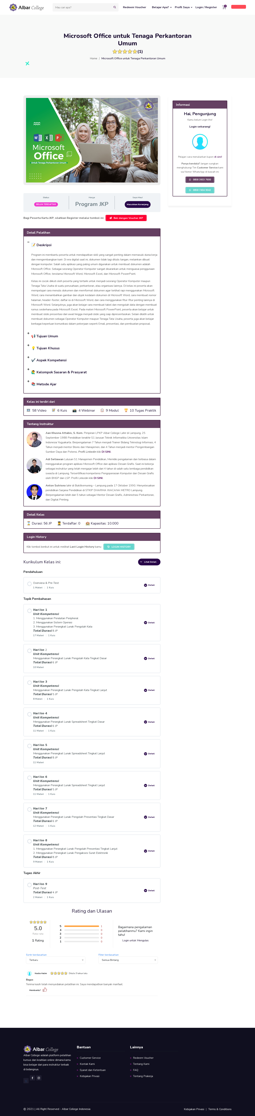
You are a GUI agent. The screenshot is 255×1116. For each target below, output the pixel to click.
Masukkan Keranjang (137, 204)
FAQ (135, 1070)
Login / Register (206, 7)
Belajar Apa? (160, 7)
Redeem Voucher (134, 7)
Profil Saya (182, 7)
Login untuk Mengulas (135, 940)
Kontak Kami (87, 1064)
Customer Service (90, 1058)
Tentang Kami (141, 1064)
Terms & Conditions (220, 1109)
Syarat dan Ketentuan (93, 1070)
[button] (92, 244)
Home (93, 58)
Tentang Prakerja (143, 1076)
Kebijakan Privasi (89, 1076)
